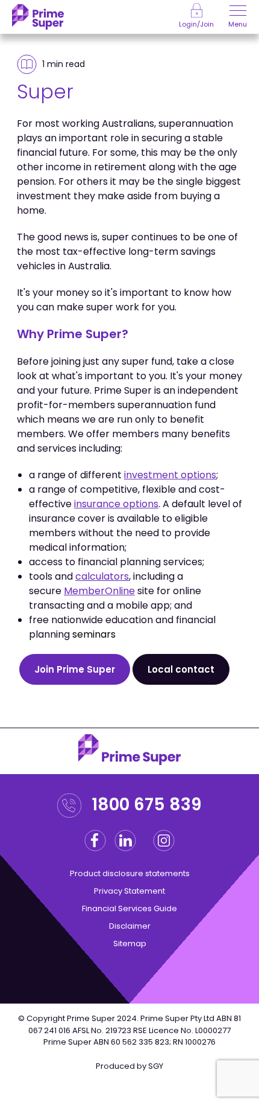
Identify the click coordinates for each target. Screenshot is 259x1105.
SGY (155, 1066)
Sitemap (129, 943)
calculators (102, 576)
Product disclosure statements (130, 873)
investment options (170, 475)
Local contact (181, 669)
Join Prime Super (74, 669)
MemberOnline (99, 591)
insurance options (116, 504)
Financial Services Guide (129, 908)
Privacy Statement (129, 891)
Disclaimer (130, 926)
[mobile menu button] (237, 12)
